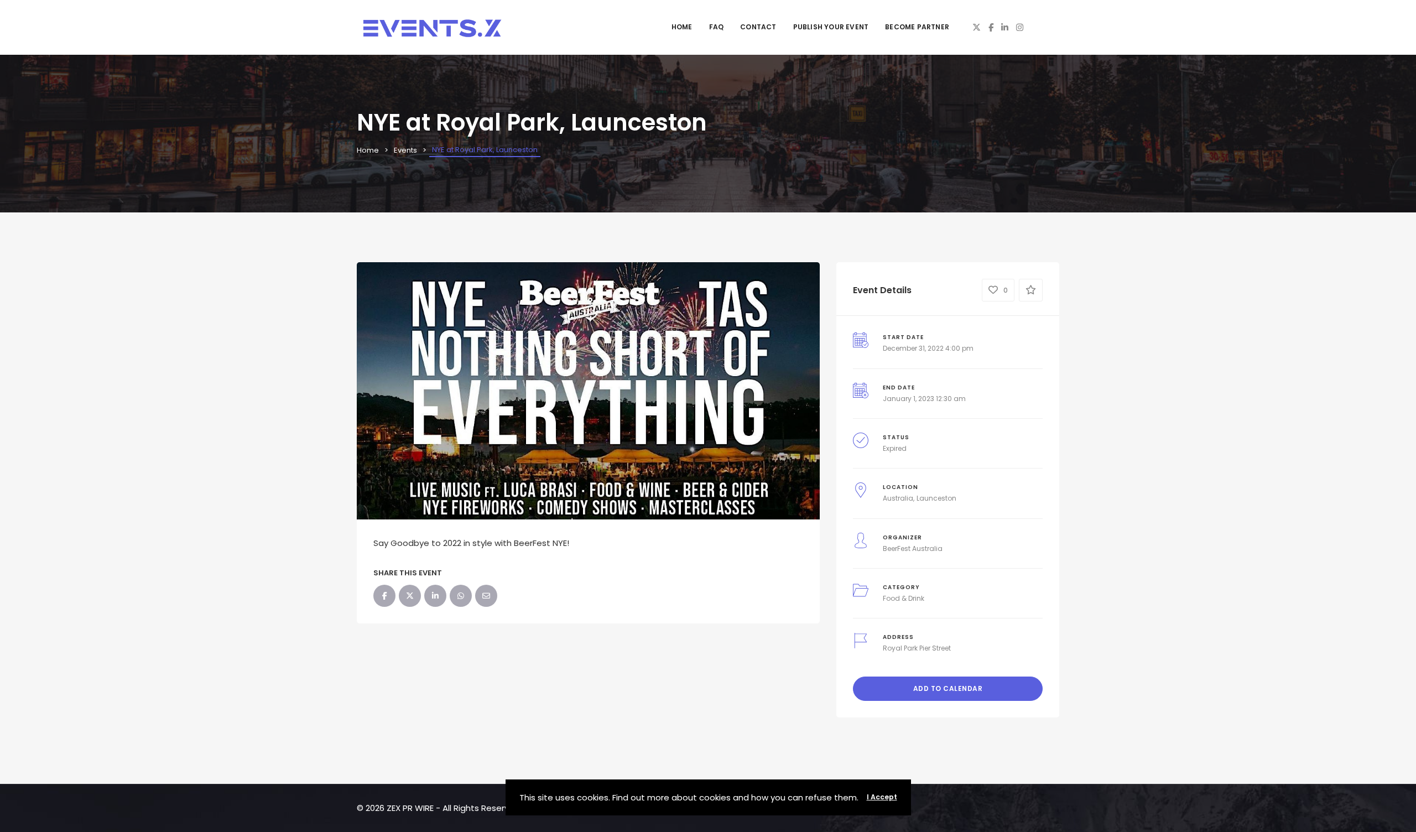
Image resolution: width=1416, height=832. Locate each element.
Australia (898, 498)
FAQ (716, 27)
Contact (758, 27)
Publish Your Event (831, 27)
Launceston (936, 498)
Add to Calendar (948, 688)
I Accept (882, 797)
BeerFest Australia (913, 548)
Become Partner (917, 27)
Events (405, 150)
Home (682, 27)
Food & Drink (903, 598)
